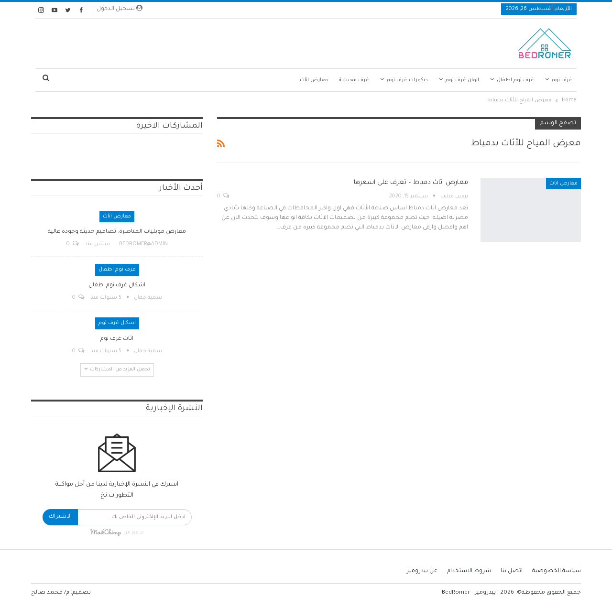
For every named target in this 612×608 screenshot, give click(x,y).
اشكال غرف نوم (117, 323)
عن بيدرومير (422, 571)
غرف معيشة (354, 80)
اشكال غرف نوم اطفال (116, 285)
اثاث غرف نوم (116, 339)
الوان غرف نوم (462, 80)
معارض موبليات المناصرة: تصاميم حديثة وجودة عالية (117, 232)
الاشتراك (60, 517)
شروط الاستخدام (469, 571)
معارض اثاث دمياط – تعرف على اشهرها (411, 182)
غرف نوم (562, 80)
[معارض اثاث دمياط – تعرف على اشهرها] (531, 210)
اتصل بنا (512, 571)
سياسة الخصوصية (556, 571)
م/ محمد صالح (50, 593)
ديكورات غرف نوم (407, 80)
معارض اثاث (314, 80)
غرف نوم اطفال (515, 80)
